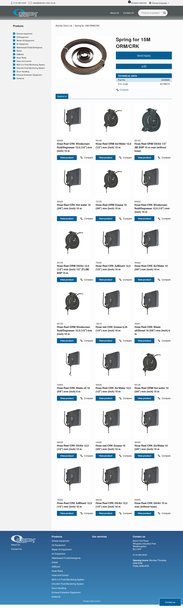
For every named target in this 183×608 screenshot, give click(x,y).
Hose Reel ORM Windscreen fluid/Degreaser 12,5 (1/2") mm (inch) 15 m (74, 330)
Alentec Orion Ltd (64, 25)
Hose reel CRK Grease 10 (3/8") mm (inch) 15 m (110, 447)
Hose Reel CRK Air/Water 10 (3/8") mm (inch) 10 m (151, 267)
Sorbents (20, 78)
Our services (99, 536)
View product (67, 157)
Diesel (19, 51)
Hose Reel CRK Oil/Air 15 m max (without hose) (151, 504)
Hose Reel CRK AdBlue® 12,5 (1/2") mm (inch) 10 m (74, 504)
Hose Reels (21, 57)
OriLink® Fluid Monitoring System (30, 68)
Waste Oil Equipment (25, 40)
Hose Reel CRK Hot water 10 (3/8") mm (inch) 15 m (73, 206)
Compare (124, 89)
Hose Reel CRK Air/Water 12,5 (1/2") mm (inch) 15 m (113, 389)
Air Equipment (22, 44)
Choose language (159, 2)
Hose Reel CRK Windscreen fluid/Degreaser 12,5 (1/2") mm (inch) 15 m (74, 147)
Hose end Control (23, 61)
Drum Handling (22, 71)
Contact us (170, 602)
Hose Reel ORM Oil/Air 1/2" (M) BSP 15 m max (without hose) (151, 147)
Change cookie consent (91, 601)
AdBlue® (20, 54)
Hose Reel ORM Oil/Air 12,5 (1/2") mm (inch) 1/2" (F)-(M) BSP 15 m (73, 269)
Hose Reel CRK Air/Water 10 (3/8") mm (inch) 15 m (151, 447)
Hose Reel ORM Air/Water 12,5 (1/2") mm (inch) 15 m (113, 145)
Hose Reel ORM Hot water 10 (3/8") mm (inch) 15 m (151, 389)
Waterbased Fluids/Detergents (29, 47)
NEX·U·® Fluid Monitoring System (30, 64)
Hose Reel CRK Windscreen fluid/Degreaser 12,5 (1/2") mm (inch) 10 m (152, 208)
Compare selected (138, 3)
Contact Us (128, 12)
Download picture (144, 66)
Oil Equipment (22, 37)
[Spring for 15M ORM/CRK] (83, 57)
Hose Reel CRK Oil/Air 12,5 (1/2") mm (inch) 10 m (111, 504)
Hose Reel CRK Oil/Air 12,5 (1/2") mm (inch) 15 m (73, 447)
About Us (114, 12)
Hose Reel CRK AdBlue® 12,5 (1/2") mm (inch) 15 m (113, 267)
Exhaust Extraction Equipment (29, 75)
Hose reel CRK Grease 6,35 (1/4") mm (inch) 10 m (111, 328)
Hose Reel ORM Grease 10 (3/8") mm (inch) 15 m (111, 206)
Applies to (62, 96)
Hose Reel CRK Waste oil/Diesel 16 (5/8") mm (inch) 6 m (152, 330)
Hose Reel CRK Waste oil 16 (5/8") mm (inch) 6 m (73, 389)
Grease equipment (24, 33)
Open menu (14, 33)
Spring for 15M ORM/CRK (87, 25)
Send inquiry (144, 55)
